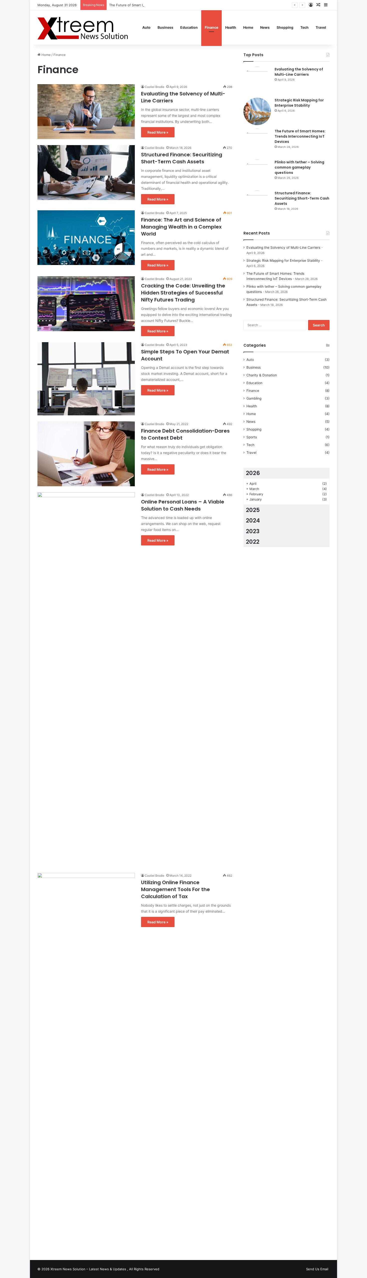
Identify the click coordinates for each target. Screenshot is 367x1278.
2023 (253, 531)
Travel (321, 27)
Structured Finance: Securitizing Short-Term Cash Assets (181, 158)
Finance (211, 27)
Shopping (285, 27)
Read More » (157, 132)
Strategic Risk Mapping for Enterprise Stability (299, 103)
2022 (252, 542)
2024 (253, 520)
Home (248, 27)
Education (189, 27)
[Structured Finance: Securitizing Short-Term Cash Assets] (86, 172)
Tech (304, 27)
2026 (253, 473)
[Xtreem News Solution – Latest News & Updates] (84, 27)
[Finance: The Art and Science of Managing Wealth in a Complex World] (86, 237)
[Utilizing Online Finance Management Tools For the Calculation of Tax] (86, 1060)
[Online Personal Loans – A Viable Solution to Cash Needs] (86, 679)
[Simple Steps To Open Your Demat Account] (86, 378)
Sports (251, 437)
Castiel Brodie (154, 87)
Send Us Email (317, 1269)
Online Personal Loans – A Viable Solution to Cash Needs (182, 505)
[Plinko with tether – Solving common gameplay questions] (257, 173)
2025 (253, 510)
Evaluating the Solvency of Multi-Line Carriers (299, 72)
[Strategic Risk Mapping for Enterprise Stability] (257, 111)
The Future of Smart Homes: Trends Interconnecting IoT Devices (159, 5)
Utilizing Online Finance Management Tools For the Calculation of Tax (175, 889)
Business (165, 27)
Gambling (253, 398)
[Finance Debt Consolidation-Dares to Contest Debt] (86, 453)
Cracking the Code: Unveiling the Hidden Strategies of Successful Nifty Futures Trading (183, 292)
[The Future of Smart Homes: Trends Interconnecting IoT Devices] (257, 142)
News (265, 27)
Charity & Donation (261, 375)
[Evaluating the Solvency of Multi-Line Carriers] (86, 111)
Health (230, 27)
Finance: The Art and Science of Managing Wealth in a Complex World (181, 226)
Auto (146, 27)
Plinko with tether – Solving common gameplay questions (299, 167)
